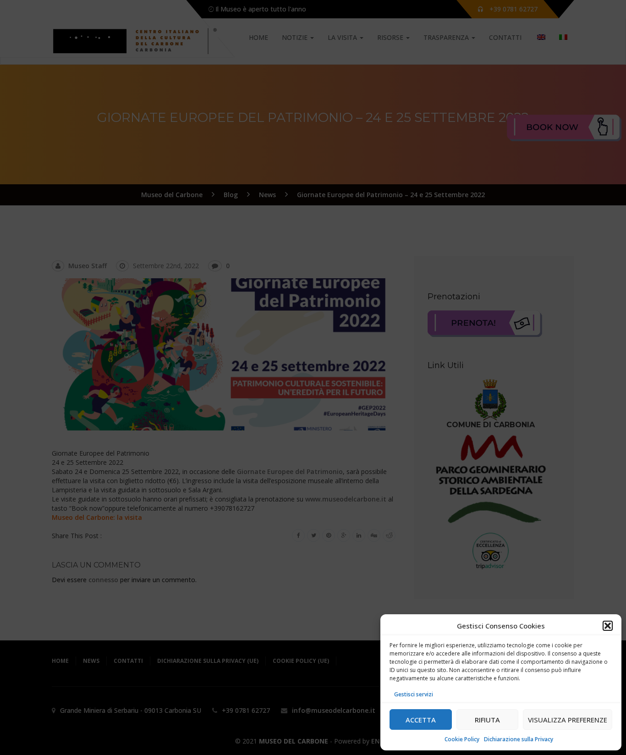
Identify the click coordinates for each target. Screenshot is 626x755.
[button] (607, 625)
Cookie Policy (462, 739)
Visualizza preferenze (567, 719)
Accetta (421, 719)
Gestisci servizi (413, 694)
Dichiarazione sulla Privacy (518, 739)
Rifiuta (487, 719)
